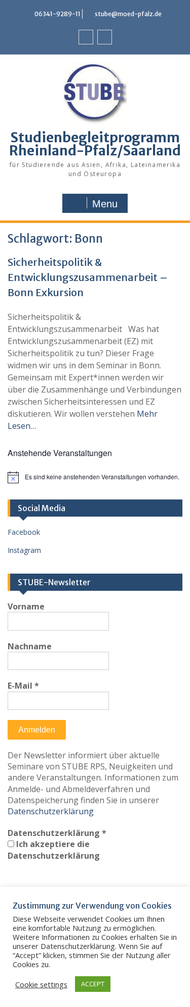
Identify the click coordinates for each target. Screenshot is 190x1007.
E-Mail (23, 685)
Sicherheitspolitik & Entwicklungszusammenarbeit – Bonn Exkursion (88, 277)
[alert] (95, 477)
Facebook (24, 532)
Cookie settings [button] (41, 984)
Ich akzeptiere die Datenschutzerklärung (54, 849)
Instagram (24, 550)
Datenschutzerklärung (51, 811)
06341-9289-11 (57, 14)
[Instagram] (104, 37)
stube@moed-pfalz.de (128, 14)
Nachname (30, 646)
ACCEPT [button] (92, 983)
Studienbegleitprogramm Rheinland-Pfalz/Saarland (95, 144)
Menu (105, 203)
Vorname (26, 606)
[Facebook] (86, 37)
